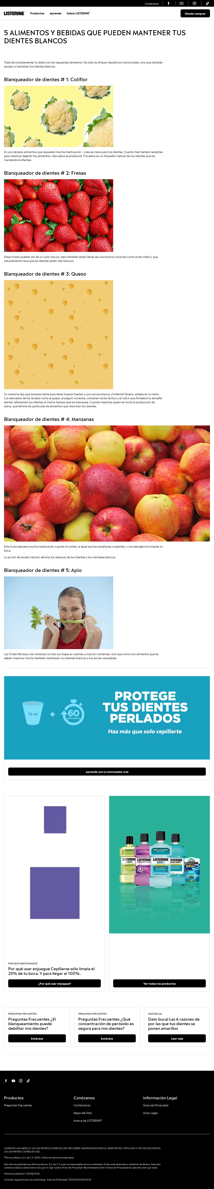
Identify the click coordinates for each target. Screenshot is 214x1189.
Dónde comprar (195, 13)
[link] (151, 3)
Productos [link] (37, 13)
